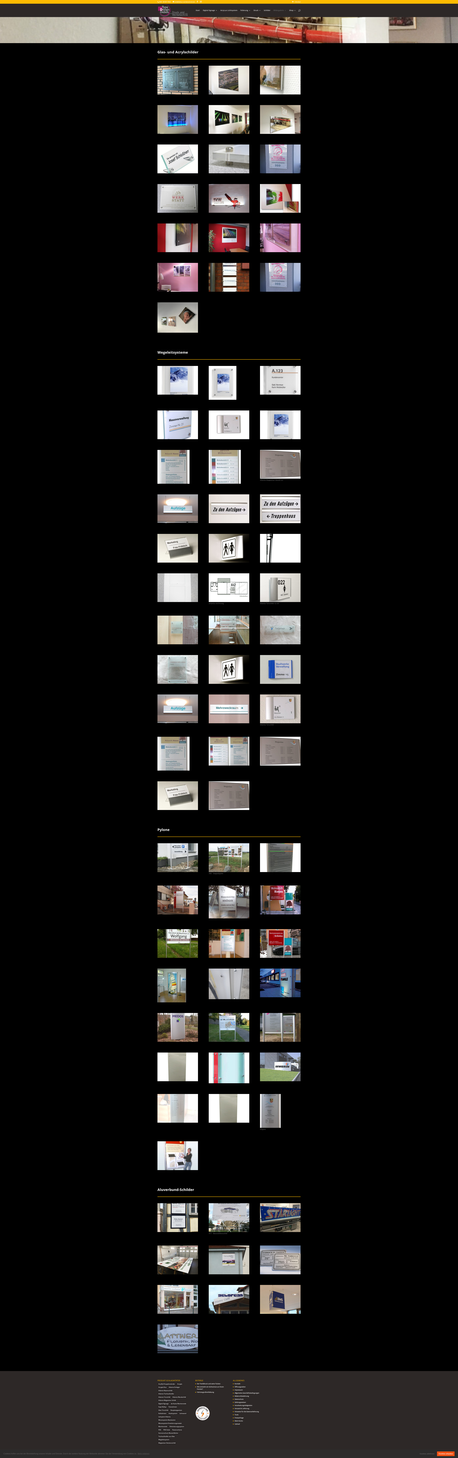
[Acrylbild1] (229, 237)
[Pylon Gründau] (280, 943)
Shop (291, 10)
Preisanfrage (239, 1418)
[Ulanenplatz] (229, 277)
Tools (236, 1415)
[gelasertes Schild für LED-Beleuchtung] (280, 1217)
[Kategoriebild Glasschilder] (280, 424)
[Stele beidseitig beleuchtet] (280, 857)
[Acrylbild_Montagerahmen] (280, 80)
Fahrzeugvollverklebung (205, 1392)
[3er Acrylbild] (229, 119)
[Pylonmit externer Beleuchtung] (280, 983)
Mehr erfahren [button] (143, 1454)
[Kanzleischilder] (177, 1217)
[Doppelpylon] (229, 857)
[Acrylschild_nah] (229, 158)
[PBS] (280, 1259)
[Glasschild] (177, 424)
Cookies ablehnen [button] (427, 1454)
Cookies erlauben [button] (446, 1454)
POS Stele (166, 1430)
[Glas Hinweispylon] (229, 630)
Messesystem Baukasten (167, 1420)
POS (159, 1430)
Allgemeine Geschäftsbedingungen (247, 1393)
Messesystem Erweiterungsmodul (170, 1423)
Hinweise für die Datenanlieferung (247, 1411)
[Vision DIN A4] (229, 383)
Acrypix (179, 1384)
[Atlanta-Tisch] (177, 795)
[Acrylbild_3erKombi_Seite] (280, 237)
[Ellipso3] (280, 1067)
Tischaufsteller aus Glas (166, 1436)
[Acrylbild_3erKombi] (177, 277)
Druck (256, 10)
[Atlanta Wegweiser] (280, 464)
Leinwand (183, 1413)
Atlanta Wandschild (179, 1397)
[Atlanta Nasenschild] (229, 669)
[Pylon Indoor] (229, 943)
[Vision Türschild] (280, 380)
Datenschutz (239, 1399)
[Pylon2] (229, 984)
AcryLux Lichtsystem (228, 10)
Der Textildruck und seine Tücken (208, 1384)
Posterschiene (177, 1430)
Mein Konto (239, 1421)
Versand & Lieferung (242, 1408)
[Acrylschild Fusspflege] (280, 158)
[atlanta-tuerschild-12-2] (280, 587)
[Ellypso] (280, 1111)
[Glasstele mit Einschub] (177, 1067)
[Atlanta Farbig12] (280, 669)
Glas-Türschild (163, 1410)
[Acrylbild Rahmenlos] (229, 80)
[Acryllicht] (229, 198)
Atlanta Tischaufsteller (166, 1394)
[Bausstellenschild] (229, 1217)
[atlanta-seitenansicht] (280, 548)
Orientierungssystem (176, 1426)
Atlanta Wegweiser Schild (167, 1400)
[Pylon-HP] (177, 857)
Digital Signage (209, 10)
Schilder (267, 10)
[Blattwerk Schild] (177, 1338)
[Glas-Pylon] (229, 1068)
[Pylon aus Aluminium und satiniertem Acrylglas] (280, 1027)
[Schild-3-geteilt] (177, 1259)
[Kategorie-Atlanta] (229, 424)
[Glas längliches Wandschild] (280, 630)
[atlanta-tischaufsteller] (177, 548)
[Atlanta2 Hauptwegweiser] (177, 754)
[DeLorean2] (229, 1299)
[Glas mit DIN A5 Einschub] (177, 669)
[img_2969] (177, 317)
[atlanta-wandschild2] (280, 508)
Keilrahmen (162, 1413)
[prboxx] (177, 1155)
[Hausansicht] (177, 1299)
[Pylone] (177, 985)
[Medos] (177, 1027)
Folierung (244, 10)
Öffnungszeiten (240, 1387)
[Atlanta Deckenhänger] (177, 508)
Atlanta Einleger (174, 1387)
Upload (237, 1424)
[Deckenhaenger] (280, 1299)
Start (198, 10)
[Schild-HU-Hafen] (229, 1259)
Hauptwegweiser (176, 1410)
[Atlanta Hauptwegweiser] (229, 467)
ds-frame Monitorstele (178, 1404)
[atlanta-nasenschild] (229, 548)
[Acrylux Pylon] (177, 900)
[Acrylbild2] (177, 237)
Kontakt (237, 1384)
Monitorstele (162, 1426)
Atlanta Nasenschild (165, 1391)
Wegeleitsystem (163, 1440)
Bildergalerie (278, 10)
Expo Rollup (162, 1407)
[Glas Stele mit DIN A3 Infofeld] (229, 1108)
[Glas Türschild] (177, 630)
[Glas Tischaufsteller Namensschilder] (177, 158)
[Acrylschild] (177, 198)
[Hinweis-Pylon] (229, 1027)
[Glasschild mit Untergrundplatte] (177, 80)
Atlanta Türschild (164, 1397)
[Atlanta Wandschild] (229, 708)
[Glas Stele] (177, 1108)
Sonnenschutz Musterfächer (168, 1433)
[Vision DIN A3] (177, 380)
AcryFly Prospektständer (166, 1384)
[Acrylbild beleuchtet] (177, 119)
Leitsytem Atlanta (164, 1417)
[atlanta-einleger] (177, 587)
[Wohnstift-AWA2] (280, 900)
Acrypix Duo (162, 1387)
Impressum (239, 1390)
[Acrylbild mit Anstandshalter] (280, 119)
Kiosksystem (173, 1413)
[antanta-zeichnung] (229, 587)
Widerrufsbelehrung (242, 1396)
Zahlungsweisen (240, 1402)
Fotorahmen (173, 1407)
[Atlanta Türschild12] (280, 708)
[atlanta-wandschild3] (229, 508)
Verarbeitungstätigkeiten (243, 1405)
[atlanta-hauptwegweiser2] (177, 467)
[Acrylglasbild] (280, 198)
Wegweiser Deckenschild (166, 1443)
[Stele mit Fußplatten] (229, 902)
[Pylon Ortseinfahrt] (177, 943)
